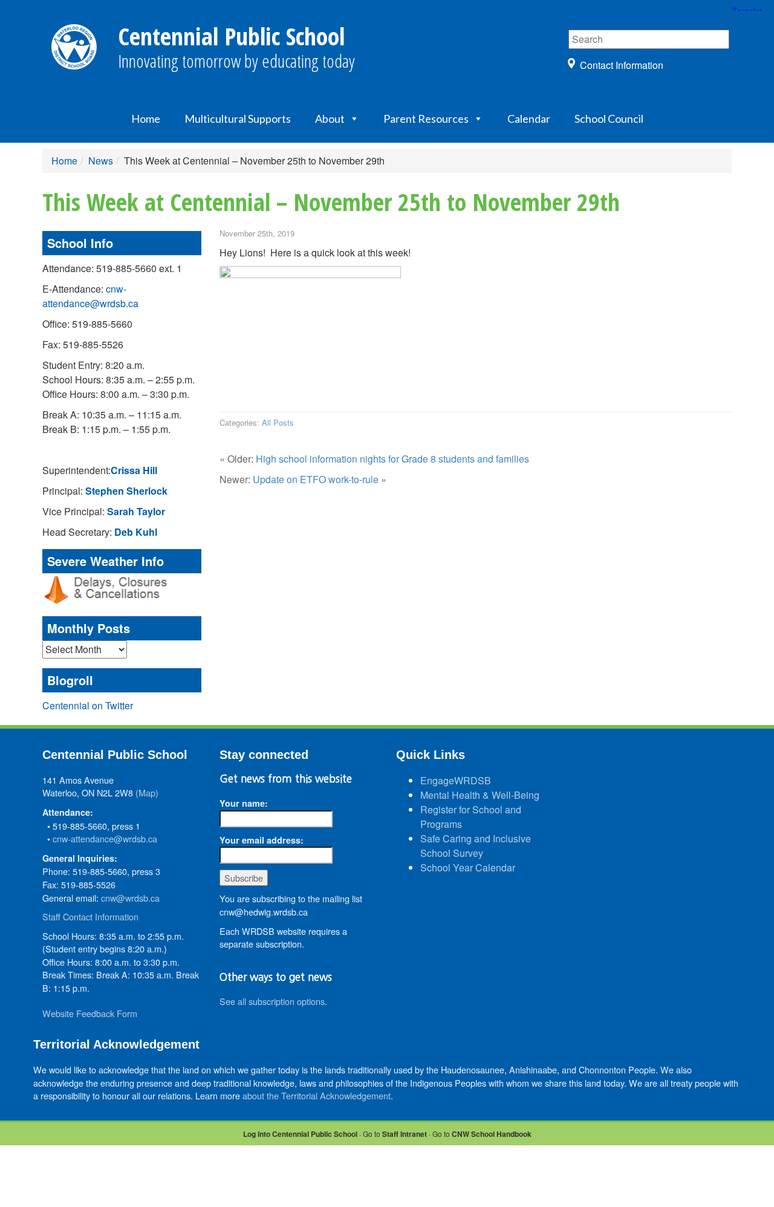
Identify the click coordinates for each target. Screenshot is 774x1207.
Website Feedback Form (89, 1013)
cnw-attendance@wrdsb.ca (90, 296)
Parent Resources (426, 118)
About (330, 118)
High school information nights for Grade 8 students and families (392, 459)
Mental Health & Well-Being (479, 795)
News (100, 161)
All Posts (278, 422)
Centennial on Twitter (87, 705)
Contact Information (621, 65)
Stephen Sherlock (126, 491)
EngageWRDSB (455, 780)
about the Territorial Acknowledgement (316, 1095)
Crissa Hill (134, 470)
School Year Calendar (467, 867)
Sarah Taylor (136, 511)
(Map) (146, 792)
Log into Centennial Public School (300, 1133)
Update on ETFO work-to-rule (316, 479)
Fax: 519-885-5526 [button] (82, 344)
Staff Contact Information (90, 916)
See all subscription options (272, 1001)
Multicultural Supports (237, 118)
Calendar (528, 118)
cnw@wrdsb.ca (130, 897)
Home (145, 118)
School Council (608, 118)
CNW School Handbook (492, 1133)
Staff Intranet (404, 1133)
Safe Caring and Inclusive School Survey (475, 845)
